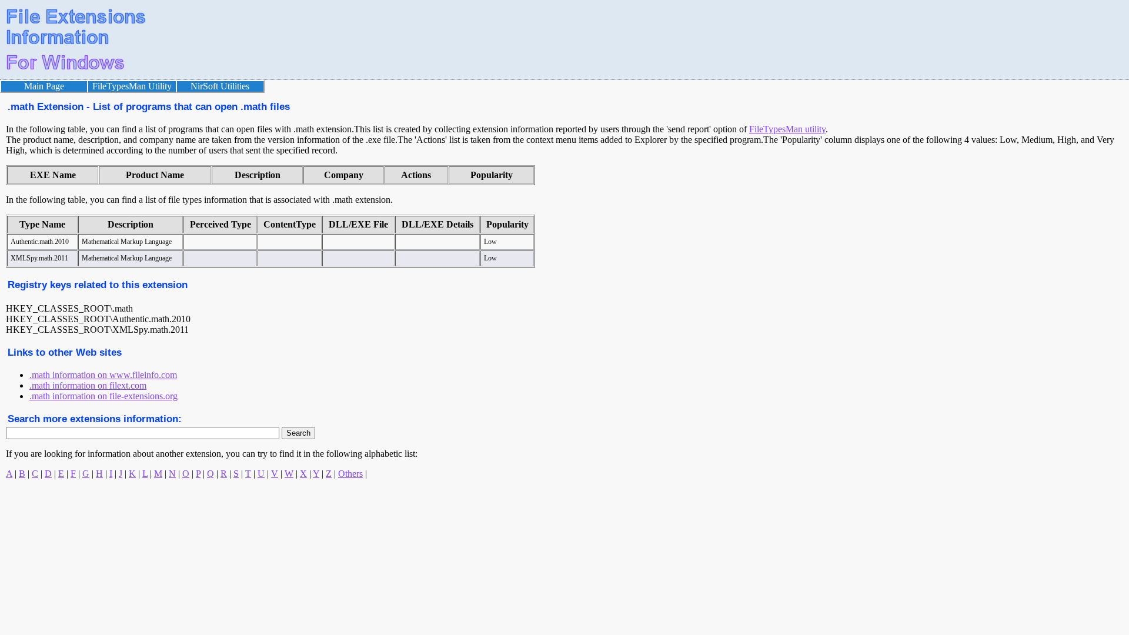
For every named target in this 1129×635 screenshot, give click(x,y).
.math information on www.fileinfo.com (103, 375)
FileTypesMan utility (787, 129)
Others (350, 474)
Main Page (44, 86)
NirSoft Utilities (220, 86)
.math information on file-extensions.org (103, 396)
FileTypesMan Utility (132, 86)
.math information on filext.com (87, 385)
